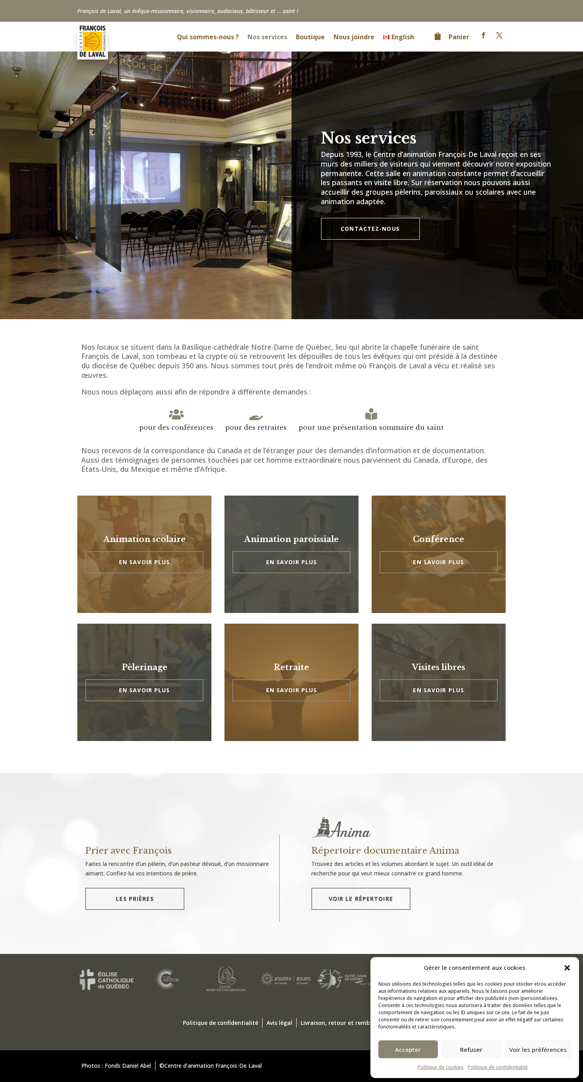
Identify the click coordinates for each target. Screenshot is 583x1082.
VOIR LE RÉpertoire (361, 898)
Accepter (408, 1049)
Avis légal (279, 1022)
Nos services (267, 37)
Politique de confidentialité (498, 1067)
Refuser (471, 1049)
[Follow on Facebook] (483, 35)
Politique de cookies (441, 1067)
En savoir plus (144, 562)
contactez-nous (370, 228)
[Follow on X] (499, 35)
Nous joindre (354, 37)
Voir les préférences (538, 1049)
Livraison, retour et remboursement (351, 1022)
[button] (567, 968)
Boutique (310, 37)
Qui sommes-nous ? (208, 37)
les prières (134, 898)
